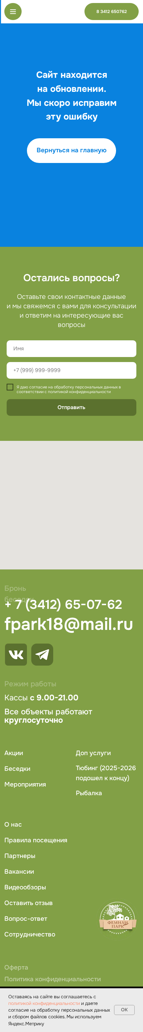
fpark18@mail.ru (68, 624)
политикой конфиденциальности (44, 1003)
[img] (42, 655)
